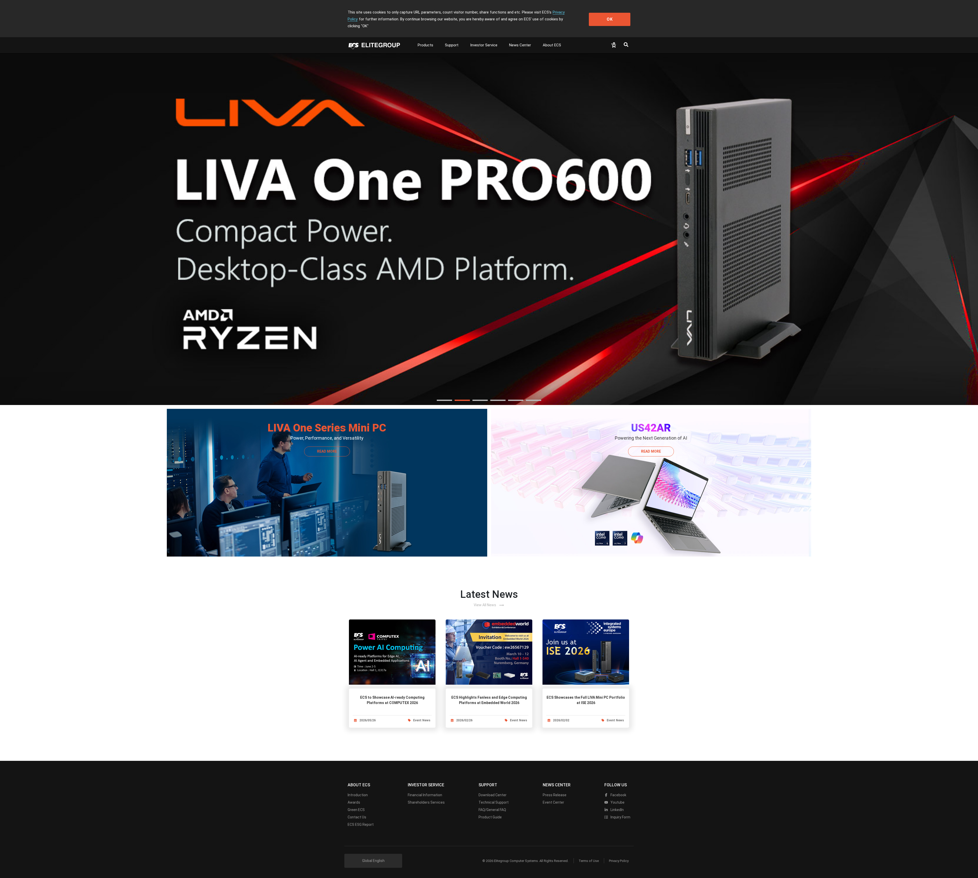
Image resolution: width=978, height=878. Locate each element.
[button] (444, 400)
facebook (618, 795)
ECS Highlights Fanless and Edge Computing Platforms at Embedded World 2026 (489, 700)
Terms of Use (589, 861)
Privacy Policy (619, 861)
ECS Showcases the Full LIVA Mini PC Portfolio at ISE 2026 (586, 700)
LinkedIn (617, 810)
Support (451, 45)
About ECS (552, 45)
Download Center (493, 795)
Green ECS (356, 810)
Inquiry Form (620, 817)
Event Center (553, 802)
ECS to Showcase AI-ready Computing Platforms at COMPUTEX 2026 (392, 700)
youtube (617, 802)
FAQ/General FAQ (492, 810)
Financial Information (425, 795)
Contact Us (357, 817)
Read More (327, 451)
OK (610, 19)
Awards (354, 802)
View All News (489, 605)
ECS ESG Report (361, 824)
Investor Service (483, 45)
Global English (373, 861)
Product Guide (490, 817)
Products (425, 45)
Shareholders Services (426, 802)
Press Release (554, 795)
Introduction (358, 795)
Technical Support (494, 802)
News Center (520, 45)
